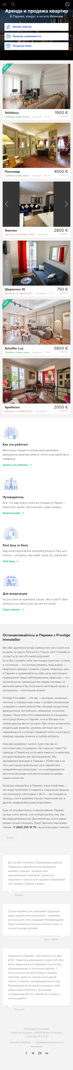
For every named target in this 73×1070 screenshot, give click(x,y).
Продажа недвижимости (27, 36)
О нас (10, 838)
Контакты (36, 1046)
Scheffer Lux (14, 348)
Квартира (28, 116)
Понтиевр (12, 172)
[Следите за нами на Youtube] (40, 1053)
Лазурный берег (22, 45)
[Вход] (66, 4)
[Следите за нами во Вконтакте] (46, 1053)
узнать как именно (15, 465)
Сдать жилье (11, 609)
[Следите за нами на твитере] (33, 1053)
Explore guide (11, 513)
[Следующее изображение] (66, 86)
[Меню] (4, 4)
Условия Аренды (20, 1042)
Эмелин (11, 230)
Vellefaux (12, 113)
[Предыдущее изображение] (7, 86)
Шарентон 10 (15, 289)
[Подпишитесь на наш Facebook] (26, 1053)
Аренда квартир (22, 26)
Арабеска (12, 407)
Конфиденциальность (50, 1042)
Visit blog (9, 561)
